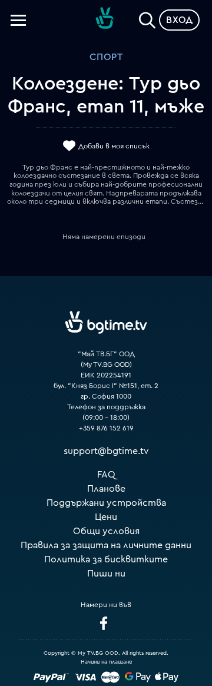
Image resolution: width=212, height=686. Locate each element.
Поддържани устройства (106, 503)
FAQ (106, 474)
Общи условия (106, 531)
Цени (106, 517)
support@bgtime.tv (106, 451)
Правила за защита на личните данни (106, 545)
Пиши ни (106, 573)
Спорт (106, 57)
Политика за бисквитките (106, 559)
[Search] (147, 17)
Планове (106, 488)
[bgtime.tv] (106, 322)
